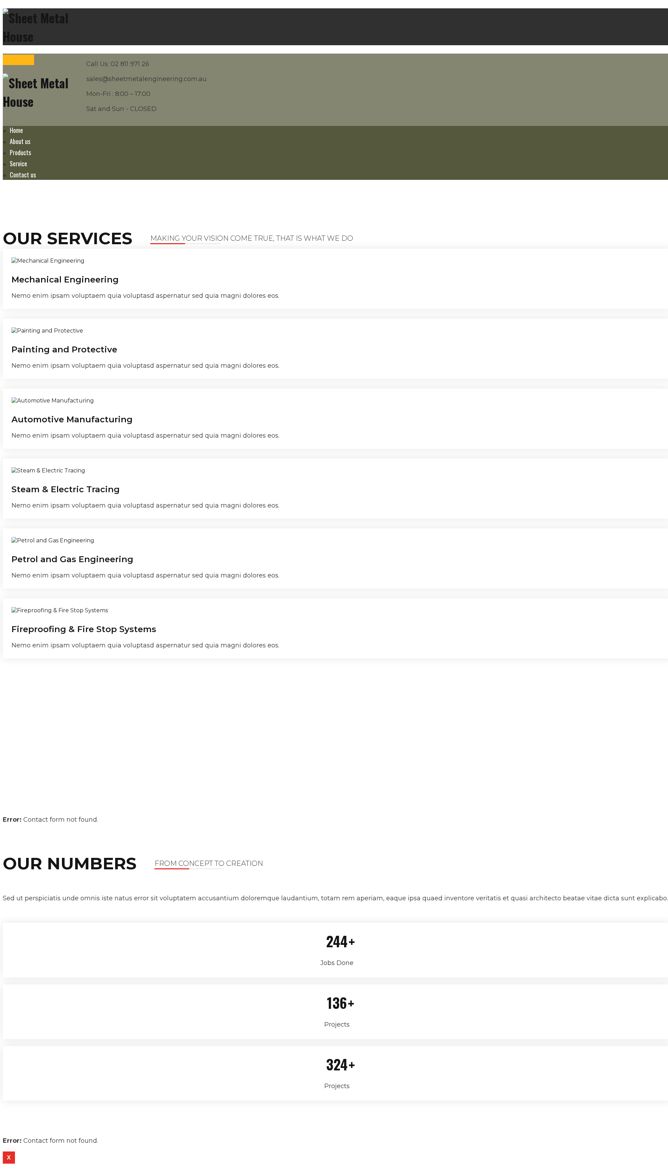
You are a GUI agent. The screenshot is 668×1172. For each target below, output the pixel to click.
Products (20, 152)
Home (16, 130)
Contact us (23, 174)
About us (20, 141)
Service (18, 163)
